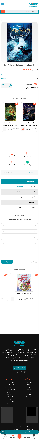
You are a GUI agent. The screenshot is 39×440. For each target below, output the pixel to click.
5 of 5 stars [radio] (30, 262)
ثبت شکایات (29, 385)
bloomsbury (20, 187)
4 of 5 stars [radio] (32, 262)
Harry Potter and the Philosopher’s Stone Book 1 (29, 124)
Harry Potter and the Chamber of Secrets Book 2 (10, 124)
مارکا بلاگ (29, 392)
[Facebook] (14, 372)
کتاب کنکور (9, 399)
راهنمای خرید (27, 156)
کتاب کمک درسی (10, 385)
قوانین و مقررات (11, 156)
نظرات (19, 172)
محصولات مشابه (8, 172)
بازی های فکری (9, 396)
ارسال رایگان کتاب (12, 165)
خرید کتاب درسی (10, 382)
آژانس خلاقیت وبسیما (16, 426)
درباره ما (29, 394)
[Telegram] (21, 372)
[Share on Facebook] (5, 21)
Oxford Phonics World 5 (24, 294)
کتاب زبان (15, 16)
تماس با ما (29, 382)
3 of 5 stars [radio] (33, 262)
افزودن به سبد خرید (22, 432)
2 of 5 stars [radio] (35, 262)
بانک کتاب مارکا (23, 16)
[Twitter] (17, 372)
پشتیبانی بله (27, 165)
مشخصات (31, 172)
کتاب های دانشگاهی (10, 387)
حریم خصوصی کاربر (29, 396)
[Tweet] (12, 21)
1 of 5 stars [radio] (37, 262)
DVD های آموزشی (10, 394)
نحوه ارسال (29, 389)
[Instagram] (25, 372)
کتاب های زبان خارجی (10, 389)
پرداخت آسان (10, 404)
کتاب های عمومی (10, 392)
